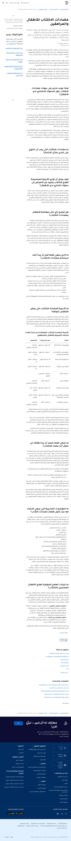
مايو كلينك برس (11, 44)
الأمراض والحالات (53, 9)
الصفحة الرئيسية (64, 9)
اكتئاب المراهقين (43, 9)
